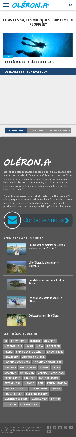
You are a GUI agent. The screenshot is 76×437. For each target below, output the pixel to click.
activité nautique (33, 357)
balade (42, 372)
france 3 (29, 378)
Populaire (17, 130)
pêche (8, 351)
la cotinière (55, 351)
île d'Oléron (18, 341)
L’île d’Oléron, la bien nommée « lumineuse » (44, 264)
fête (40, 383)
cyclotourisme (48, 378)
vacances (57, 372)
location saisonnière (47, 362)
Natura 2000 (39, 399)
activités (10, 404)
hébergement (13, 346)
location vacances (17, 362)
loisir (29, 346)
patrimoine (27, 372)
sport (56, 367)
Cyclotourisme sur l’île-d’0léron (44, 315)
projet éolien (13, 394)
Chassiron (12, 357)
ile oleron (53, 346)
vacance (10, 367)
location (10, 372)
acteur (55, 399)
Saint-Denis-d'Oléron (29, 351)
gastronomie (39, 388)
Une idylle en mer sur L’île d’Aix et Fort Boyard (47, 282)
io (6, 341)
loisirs (56, 388)
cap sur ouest (29, 404)
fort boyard (28, 367)
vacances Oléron (16, 399)
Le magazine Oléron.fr (32, 427)
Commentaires (61, 130)
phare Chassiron (16, 388)
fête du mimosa (57, 383)
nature (44, 367)
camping (49, 341)
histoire (35, 341)
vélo (40, 346)
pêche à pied (12, 378)
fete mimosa (13, 383)
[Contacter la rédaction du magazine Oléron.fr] (38, 228)
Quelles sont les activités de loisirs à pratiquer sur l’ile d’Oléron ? (47, 246)
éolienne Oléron (37, 394)
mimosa (29, 383)
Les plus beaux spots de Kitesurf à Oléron (45, 299)
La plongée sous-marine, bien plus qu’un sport (28, 62)
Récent (39, 130)
